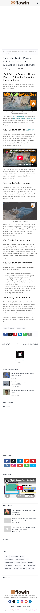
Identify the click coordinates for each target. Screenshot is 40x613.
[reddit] (27, 461)
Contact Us (26, 606)
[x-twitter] (13, 461)
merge (24, 562)
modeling (30, 562)
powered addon (24, 118)
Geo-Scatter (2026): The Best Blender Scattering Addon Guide (24, 528)
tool (33, 568)
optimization (18, 565)
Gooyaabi (34, 610)
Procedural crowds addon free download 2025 (20, 383)
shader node (8, 568)
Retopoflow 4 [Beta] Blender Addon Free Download (22, 375)
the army (7, 69)
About (19, 606)
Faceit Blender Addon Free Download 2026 (23, 391)
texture (16, 568)
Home (5, 51)
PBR (25, 565)
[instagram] (13, 465)
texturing (22, 568)
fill (27, 559)
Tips (28, 568)
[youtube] (20, 465)
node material (8, 565)
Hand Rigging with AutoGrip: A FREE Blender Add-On (23, 511)
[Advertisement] (20, 27)
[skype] (33, 465)
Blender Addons (21, 328)
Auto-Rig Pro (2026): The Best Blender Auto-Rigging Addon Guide (24, 520)
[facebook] (7, 461)
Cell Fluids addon (18, 116)
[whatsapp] (27, 465)
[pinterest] (33, 461)
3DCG (9, 51)
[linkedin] (20, 461)
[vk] (7, 465)
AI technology (14, 556)
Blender (30, 129)
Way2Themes (19, 610)
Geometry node (9, 562)
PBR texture (31, 565)
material (18, 562)
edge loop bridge (20, 559)
